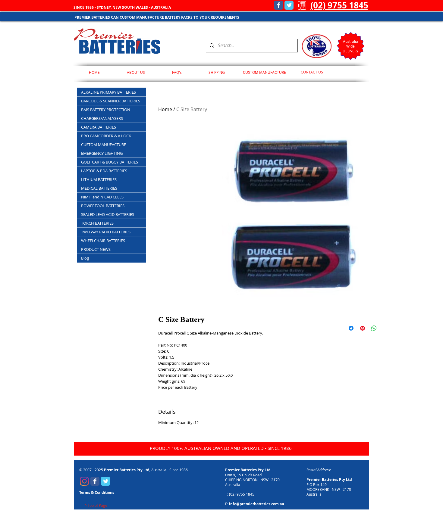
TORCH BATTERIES (97, 223)
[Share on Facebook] (351, 328)
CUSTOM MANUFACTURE (103, 144)
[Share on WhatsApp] (374, 328)
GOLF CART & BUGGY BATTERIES (109, 162)
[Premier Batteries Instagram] (84, 481)
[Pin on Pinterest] (362, 328)
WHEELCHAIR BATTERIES (103, 240)
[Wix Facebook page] (278, 5)
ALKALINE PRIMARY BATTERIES (108, 92)
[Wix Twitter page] (289, 5)
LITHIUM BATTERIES (99, 179)
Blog (85, 258)
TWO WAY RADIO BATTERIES (105, 232)
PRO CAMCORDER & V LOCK (106, 136)
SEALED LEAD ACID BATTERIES (107, 214)
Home (165, 109)
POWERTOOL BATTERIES (102, 205)
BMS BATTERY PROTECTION (105, 109)
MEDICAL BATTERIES (99, 188)
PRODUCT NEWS (96, 249)
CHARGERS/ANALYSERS (102, 118)
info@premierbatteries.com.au (256, 503)
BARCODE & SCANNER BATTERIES (110, 101)
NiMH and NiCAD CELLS (102, 197)
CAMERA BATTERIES (98, 127)
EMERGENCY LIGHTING (102, 153)
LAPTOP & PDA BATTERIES (104, 170)
